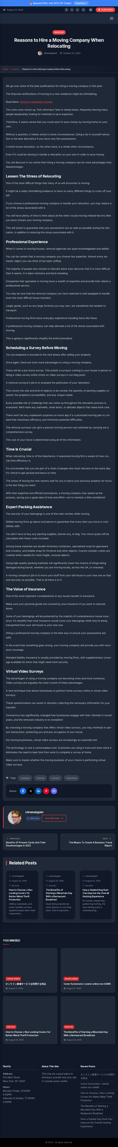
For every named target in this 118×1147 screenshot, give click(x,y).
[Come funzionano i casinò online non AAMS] (88, 961)
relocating (71, 778)
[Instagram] (77, 10)
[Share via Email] (54, 791)
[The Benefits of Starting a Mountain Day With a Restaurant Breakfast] (88, 1009)
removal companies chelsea (36, 101)
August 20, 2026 (15, 1040)
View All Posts (52, 818)
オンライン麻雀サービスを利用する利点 (26, 983)
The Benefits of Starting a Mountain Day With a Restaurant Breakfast (94, 1110)
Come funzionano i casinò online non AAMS (87, 983)
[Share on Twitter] (30, 791)
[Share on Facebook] (23, 791)
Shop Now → (81, 3)
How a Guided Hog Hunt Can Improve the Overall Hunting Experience (96, 893)
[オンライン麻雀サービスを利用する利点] (30, 961)
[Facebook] (66, 10)
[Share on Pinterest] (46, 791)
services (59, 32)
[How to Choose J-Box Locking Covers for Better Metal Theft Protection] (30, 1009)
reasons (55, 778)
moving (40, 778)
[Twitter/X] (72, 10)
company (25, 778)
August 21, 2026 (15, 988)
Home (5, 69)
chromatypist (50, 53)
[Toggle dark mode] (90, 10)
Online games (13, 979)
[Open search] (83, 10)
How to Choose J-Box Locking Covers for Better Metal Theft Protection (97, 1097)
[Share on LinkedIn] (38, 791)
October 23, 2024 (71, 53)
